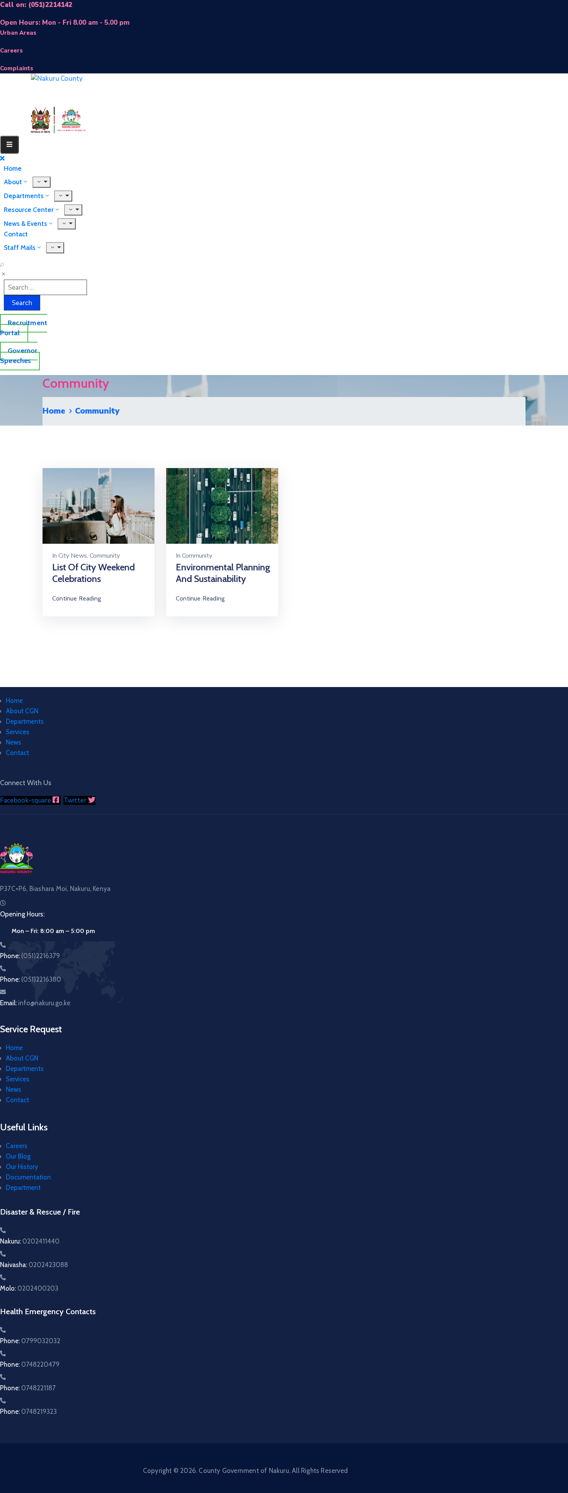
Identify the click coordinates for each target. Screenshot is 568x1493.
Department (23, 1187)
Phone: (30, 956)
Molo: (29, 1288)
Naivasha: (34, 1265)
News (13, 742)
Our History (22, 1167)
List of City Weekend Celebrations (93, 573)
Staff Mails (20, 247)
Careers (16, 1146)
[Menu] (73, 209)
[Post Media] (99, 505)
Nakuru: (30, 1241)
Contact (17, 753)
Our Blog (18, 1156)
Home (54, 410)
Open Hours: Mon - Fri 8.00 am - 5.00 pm (64, 22)
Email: (35, 1003)
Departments (25, 721)
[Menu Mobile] (9, 145)
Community (105, 555)
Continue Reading (76, 598)
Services (17, 732)
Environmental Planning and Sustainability (223, 573)
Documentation (28, 1177)
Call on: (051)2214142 (36, 4)
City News (72, 555)
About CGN (22, 711)
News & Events (25, 223)
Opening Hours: (22, 914)
